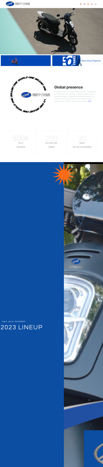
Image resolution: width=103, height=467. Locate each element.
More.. (90, 101)
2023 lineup (22, 327)
